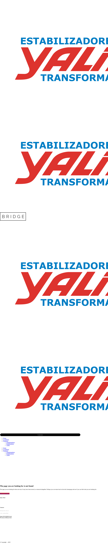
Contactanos (40, 434)
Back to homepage (4, 493)
